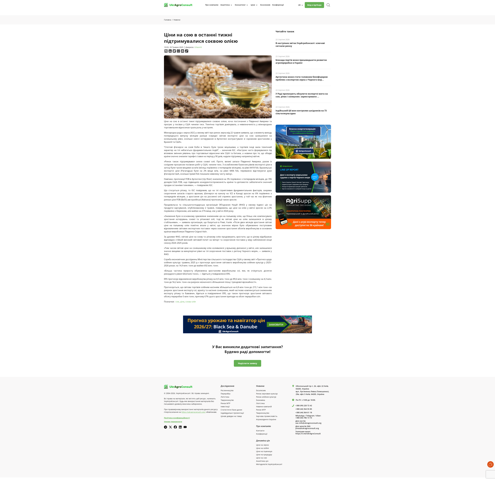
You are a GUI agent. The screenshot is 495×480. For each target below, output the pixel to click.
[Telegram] (165, 427)
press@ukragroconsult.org (307, 428)
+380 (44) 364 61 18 (303, 412)
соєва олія (190, 301)
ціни (182, 301)
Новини (177, 20)
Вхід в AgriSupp (314, 5)
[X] (170, 427)
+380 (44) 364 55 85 (303, 409)
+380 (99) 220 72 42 (303, 405)
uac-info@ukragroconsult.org (308, 423)
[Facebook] (175, 427)
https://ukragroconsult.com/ (194, 412)
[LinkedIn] (180, 427)
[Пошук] (328, 5)
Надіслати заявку (247, 363)
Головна (167, 20)
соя (177, 301)
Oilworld (198, 47)
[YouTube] (185, 427)
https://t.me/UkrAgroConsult (308, 433)
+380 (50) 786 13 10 (303, 418)
